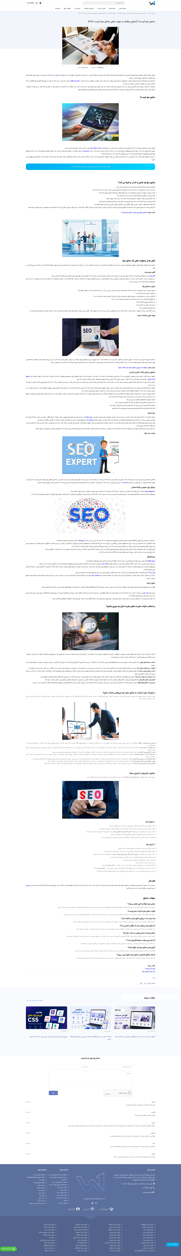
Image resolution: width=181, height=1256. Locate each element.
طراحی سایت (101, 8)
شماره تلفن (85, 1067)
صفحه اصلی (122, 8)
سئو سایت (77, 8)
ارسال (53, 1093)
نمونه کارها (112, 8)
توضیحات (128, 1073)
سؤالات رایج (67, 8)
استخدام (57, 8)
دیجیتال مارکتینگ (89, 8)
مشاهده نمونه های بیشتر (35, 1000)
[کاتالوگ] (40, 3)
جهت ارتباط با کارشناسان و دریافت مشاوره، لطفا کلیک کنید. (90, 166)
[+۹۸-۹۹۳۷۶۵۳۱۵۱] (37, 3)
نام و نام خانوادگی (126, 1067)
